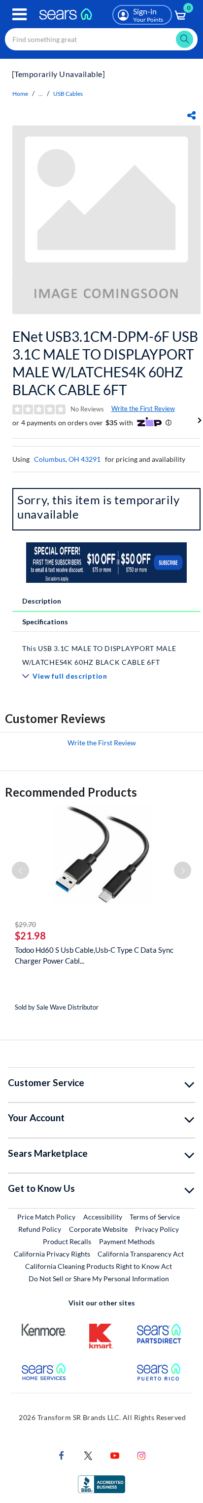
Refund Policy (39, 1229)
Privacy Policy (157, 1229)
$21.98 (30, 935)
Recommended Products (71, 792)
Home (20, 93)
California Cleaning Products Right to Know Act (98, 1266)
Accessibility (102, 1217)
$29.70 (25, 924)
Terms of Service (155, 1217)
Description (41, 601)
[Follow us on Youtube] (115, 1455)
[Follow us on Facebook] (61, 1455)
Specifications (45, 621)
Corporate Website (99, 1228)
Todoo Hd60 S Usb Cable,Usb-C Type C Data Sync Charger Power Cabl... (94, 955)
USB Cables (68, 93)
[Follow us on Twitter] (88, 1455)
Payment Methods (127, 1241)
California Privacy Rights (52, 1254)
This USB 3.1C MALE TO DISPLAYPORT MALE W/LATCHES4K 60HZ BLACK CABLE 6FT (99, 655)
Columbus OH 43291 (67, 459)
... (40, 93)
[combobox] (101, 39)
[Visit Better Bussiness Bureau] (101, 1483)
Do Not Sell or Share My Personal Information (99, 1278)
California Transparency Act (141, 1254)
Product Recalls (67, 1241)
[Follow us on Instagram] (141, 1455)
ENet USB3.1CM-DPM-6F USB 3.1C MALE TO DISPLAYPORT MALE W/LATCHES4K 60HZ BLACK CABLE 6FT (105, 363)
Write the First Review (143, 408)
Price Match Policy (46, 1217)
